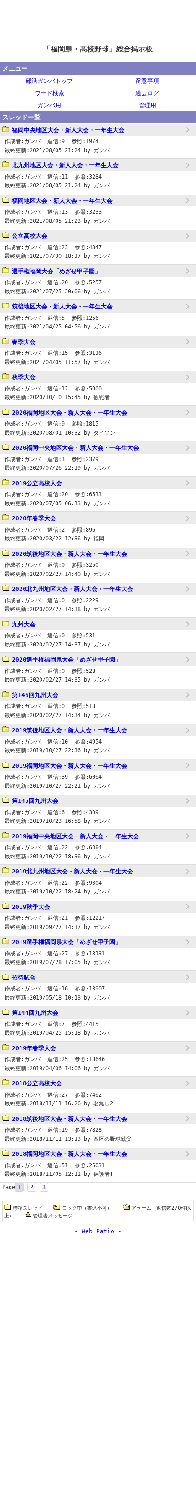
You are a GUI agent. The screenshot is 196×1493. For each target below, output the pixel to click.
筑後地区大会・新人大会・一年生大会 (62, 306)
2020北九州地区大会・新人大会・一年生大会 (72, 588)
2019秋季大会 (31, 906)
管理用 (147, 105)
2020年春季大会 (34, 518)
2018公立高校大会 (37, 1083)
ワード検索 (49, 93)
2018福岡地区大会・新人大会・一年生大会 (69, 1153)
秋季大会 (24, 377)
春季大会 (24, 342)
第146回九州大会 (35, 695)
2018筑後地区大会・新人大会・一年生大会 (69, 1118)
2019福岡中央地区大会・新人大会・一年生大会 (75, 836)
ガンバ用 (49, 105)
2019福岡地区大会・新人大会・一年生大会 (69, 765)
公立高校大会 (29, 235)
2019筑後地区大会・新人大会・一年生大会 (69, 730)
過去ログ (147, 93)
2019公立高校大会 (37, 483)
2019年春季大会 (34, 1048)
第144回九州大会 (35, 1012)
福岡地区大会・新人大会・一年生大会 (62, 200)
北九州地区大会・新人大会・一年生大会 (65, 165)
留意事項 (147, 80)
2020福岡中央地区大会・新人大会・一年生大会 (75, 447)
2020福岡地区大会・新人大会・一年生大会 (69, 412)
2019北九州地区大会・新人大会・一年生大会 (72, 871)
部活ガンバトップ (49, 80)
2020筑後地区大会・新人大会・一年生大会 (69, 553)
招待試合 (24, 977)
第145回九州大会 (35, 800)
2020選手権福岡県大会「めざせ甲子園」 (66, 659)
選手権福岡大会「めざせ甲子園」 (56, 271)
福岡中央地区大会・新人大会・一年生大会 (68, 130)
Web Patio (98, 1231)
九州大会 (24, 624)
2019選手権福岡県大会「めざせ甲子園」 (66, 942)
